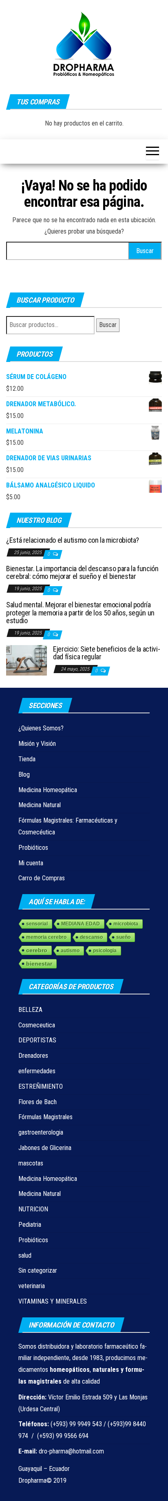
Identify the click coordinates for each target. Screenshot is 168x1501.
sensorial (37, 924)
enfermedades (36, 1071)
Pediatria (29, 1224)
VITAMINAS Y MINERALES (52, 1301)
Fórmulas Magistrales (45, 1117)
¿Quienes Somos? (41, 728)
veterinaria (31, 1286)
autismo (70, 950)
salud (24, 1255)
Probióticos (33, 847)
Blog (24, 774)
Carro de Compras (41, 878)
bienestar (39, 963)
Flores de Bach (37, 1102)
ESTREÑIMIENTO (40, 1086)
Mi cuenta (30, 863)
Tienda (26, 759)
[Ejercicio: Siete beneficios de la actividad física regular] (26, 659)
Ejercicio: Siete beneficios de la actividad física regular (106, 653)
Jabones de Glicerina (44, 1148)
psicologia (105, 950)
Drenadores (33, 1055)
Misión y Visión (37, 743)
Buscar (108, 325)
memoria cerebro (46, 937)
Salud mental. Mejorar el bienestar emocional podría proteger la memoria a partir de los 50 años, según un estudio (80, 612)
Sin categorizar (37, 1270)
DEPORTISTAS (37, 1040)
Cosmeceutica (36, 1025)
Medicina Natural (39, 805)
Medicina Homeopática (47, 790)
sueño (123, 937)
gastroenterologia (40, 1132)
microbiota (125, 924)
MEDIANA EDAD (80, 924)
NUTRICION (33, 1209)
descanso (91, 937)
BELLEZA (30, 1010)
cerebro (36, 950)
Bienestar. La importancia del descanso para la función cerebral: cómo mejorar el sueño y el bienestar (82, 572)
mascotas (30, 1163)
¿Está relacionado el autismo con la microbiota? (72, 540)
